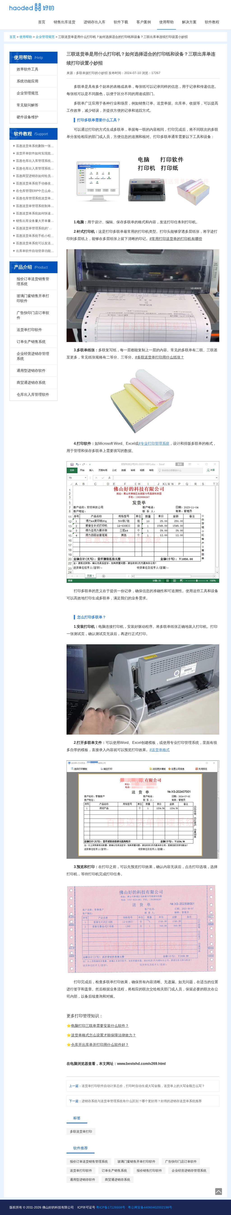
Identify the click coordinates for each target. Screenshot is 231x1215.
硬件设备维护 (27, 117)
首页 (41, 22)
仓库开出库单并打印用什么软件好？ (100, 1045)
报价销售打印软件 (149, 1170)
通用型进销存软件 (31, 370)
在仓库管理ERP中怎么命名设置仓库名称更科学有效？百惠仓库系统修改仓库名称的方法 (35, 191)
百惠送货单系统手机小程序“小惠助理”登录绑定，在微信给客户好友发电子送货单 (35, 235)
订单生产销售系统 (31, 342)
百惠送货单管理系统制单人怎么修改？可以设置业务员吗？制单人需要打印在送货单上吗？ (35, 206)
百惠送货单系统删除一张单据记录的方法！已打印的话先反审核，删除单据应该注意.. (35, 146)
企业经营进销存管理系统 (33, 356)
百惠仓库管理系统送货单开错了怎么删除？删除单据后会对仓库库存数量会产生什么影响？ (35, 198)
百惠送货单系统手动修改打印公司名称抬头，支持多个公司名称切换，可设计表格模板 (35, 183)
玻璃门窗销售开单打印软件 (33, 298)
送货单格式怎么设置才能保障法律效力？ (103, 1035)
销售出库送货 (64, 22)
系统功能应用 (27, 81)
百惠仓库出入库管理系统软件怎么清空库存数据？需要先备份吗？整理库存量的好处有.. (35, 168)
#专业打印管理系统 (154, 443)
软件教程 (212, 22)
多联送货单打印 (81, 1131)
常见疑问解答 (27, 105)
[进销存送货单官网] (31, 7)
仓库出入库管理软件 (33, 394)
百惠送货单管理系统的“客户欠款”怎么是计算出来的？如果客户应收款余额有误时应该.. (35, 228)
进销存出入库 (94, 22)
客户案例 (143, 22)
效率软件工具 (27, 69)
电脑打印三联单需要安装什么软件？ (100, 1026)
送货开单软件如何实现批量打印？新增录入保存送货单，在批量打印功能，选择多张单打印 (35, 153)
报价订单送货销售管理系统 (33, 281)
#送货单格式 (160, 750)
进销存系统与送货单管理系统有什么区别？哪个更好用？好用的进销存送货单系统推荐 (142, 1101)
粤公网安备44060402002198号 (150, 1207)
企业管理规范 (45, 37)
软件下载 (121, 22)
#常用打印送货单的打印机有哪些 (176, 239)
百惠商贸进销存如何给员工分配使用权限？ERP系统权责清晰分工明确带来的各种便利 (35, 176)
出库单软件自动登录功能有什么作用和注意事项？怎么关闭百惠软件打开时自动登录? (35, 251)
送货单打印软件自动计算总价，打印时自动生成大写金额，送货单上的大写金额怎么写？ (143, 1086)
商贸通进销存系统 (31, 382)
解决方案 (189, 22)
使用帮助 (166, 22)
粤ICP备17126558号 (110, 1207)
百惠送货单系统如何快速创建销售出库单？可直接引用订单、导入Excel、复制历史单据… (35, 213)
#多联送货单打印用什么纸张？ (159, 357)
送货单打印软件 (29, 330)
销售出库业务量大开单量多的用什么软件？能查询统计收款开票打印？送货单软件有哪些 (35, 221)
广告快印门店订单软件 (33, 315)
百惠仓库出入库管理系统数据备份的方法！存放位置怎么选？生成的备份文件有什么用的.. (35, 161)
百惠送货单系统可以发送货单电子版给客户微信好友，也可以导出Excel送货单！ (35, 243)
